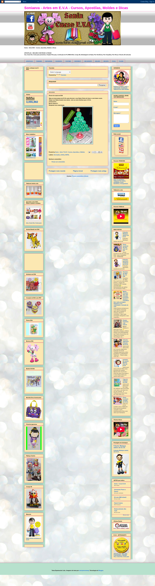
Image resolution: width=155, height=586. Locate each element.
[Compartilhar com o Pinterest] (101, 152)
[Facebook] (121, 142)
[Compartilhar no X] (97, 152)
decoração (57, 154)
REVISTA (106, 61)
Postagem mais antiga (98, 171)
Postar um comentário (58, 162)
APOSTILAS (29, 61)
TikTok (114, 61)
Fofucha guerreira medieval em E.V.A (125, 262)
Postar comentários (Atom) (80, 176)
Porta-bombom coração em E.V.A (125, 400)
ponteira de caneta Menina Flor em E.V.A (126, 362)
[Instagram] (121, 152)
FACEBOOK (58, 61)
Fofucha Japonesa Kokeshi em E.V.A (126, 342)
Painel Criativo (118, 503)
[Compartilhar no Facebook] (99, 152)
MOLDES (97, 61)
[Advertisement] (33, 170)
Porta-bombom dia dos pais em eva (125, 247)
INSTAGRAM (48, 61)
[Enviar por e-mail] (93, 152)
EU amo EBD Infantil (120, 497)
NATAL (67, 154)
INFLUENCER (88, 61)
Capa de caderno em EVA (125, 381)
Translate (63, 75)
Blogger (100, 570)
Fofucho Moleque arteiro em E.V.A (126, 235)
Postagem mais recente (57, 171)
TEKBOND (39, 61)
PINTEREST (77, 61)
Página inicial (78, 171)
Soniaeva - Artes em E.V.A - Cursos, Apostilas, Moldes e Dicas (76, 8)
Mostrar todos (126, 515)
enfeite (62, 154)
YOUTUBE (68, 61)
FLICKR (121, 61)
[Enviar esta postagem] (89, 152)
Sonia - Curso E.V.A (120, 483)
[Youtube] (121, 147)
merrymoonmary (84, 570)
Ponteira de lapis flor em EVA (125, 274)
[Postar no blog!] (95, 152)
